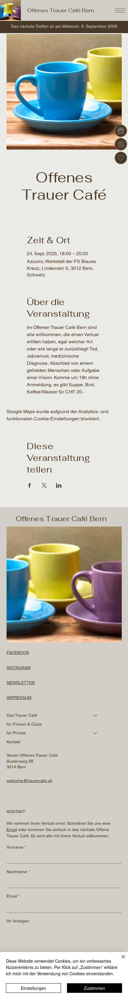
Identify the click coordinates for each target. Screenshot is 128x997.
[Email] (121, 130)
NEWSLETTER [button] (21, 682)
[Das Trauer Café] (95, 715)
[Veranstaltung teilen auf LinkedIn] (59, 485)
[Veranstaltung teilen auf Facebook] (29, 485)
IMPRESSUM (19, 697)
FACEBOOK (18, 652)
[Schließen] (120, 960)
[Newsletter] (121, 144)
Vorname (16, 847)
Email (13, 896)
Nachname (18, 871)
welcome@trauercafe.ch (29, 780)
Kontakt (14, 741)
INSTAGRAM (19, 667)
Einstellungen (33, 988)
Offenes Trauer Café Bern (60, 10)
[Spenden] (121, 158)
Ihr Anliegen (18, 920)
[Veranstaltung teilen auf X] (44, 485)
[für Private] (95, 733)
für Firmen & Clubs (24, 724)
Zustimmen (94, 988)
